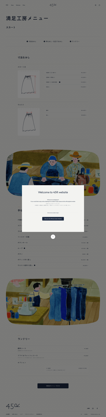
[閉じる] (53, 237)
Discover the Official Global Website (53, 218)
